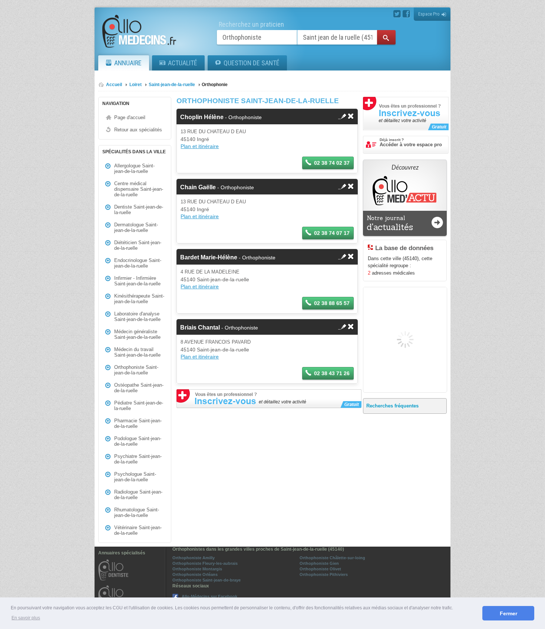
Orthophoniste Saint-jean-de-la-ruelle (136, 370)
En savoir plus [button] (25, 617)
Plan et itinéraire (200, 146)
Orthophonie (215, 84)
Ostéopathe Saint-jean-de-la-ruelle (139, 387)
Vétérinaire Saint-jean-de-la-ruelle (138, 530)
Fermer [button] (508, 613)
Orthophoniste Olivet (320, 569)
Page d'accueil (129, 117)
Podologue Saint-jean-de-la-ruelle (137, 441)
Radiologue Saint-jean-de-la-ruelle (138, 494)
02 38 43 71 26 (332, 373)
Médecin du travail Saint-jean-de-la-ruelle (137, 352)
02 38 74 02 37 (332, 163)
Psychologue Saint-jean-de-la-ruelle (135, 476)
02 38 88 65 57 (332, 303)
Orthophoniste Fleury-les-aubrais (205, 563)
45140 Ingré (195, 139)
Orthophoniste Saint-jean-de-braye (206, 580)
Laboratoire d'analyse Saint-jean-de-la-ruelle (137, 316)
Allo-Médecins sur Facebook (209, 596)
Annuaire (128, 63)
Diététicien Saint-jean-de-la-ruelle (137, 245)
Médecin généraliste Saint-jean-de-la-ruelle (137, 334)
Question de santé (252, 63)
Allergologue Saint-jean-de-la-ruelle (134, 168)
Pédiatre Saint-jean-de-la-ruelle (138, 405)
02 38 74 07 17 (332, 233)
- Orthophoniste (221, 117)
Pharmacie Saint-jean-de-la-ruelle (138, 423)
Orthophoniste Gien (319, 563)
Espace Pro (429, 14)
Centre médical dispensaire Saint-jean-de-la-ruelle (138, 189)
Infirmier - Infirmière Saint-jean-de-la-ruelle (137, 280)
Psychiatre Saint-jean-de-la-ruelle (138, 459)
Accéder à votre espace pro (411, 142)
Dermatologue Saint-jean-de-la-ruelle (136, 227)
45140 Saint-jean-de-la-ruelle (215, 279)
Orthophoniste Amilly (193, 558)
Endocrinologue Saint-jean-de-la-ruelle (137, 263)
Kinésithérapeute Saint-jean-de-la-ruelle (139, 298)
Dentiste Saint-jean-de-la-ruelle (138, 209)
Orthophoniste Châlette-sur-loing (332, 558)
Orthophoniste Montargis (197, 569)
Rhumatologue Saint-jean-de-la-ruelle (136, 512)
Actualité (182, 63)
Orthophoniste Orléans (195, 574)
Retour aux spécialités (138, 129)
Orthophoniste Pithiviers (324, 574)
